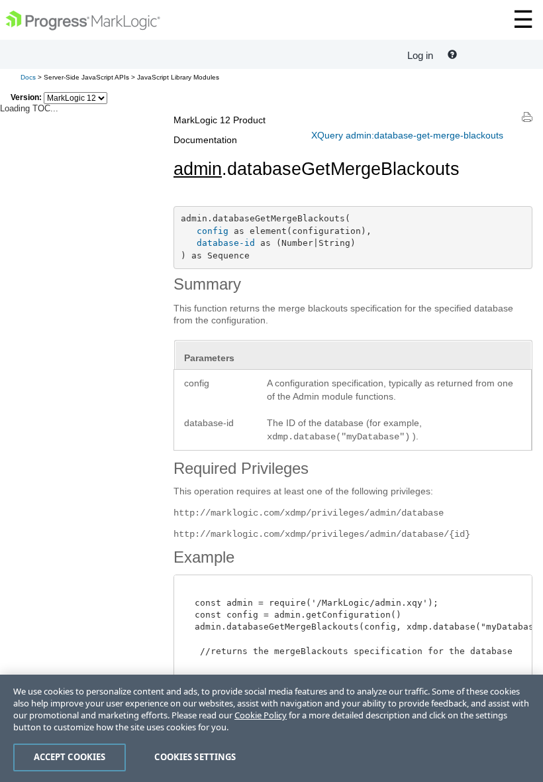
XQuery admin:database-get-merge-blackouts (407, 135)
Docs (28, 77)
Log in (420, 55)
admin (197, 169)
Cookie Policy (260, 715)
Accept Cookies (70, 757)
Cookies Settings (195, 757)
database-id (226, 243)
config (212, 231)
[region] (271, 728)
